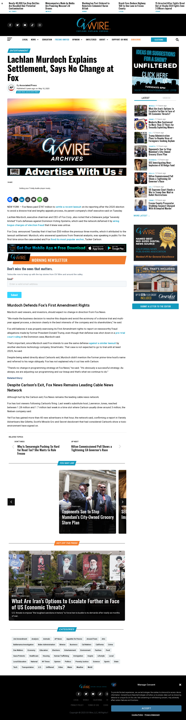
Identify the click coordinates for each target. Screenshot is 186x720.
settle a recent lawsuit (68, 206)
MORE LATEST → (142, 215)
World (44, 11)
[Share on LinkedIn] (21, 199)
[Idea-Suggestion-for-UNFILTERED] (155, 93)
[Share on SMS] (39, 199)
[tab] (145, 98)
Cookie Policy (137, 715)
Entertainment (19, 50)
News (80, 11)
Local (117, 11)
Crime (153, 11)
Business (75, 507)
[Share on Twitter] (15, 199)
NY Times (8, 11)
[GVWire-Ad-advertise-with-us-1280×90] (66, 175)
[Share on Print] (27, 199)
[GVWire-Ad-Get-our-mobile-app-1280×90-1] (66, 251)
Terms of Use (93, 704)
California (97, 699)
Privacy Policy (77, 704)
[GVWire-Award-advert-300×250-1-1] (155, 260)
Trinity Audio (34, 188)
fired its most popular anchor (67, 239)
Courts (15, 507)
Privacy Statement (152, 715)
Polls (151, 173)
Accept (146, 708)
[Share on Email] (33, 199)
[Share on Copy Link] (45, 199)
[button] (180, 684)
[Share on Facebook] (9, 199)
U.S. (150, 133)
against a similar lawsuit (102, 343)
